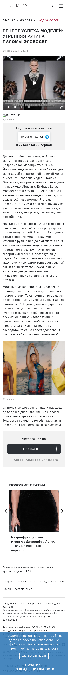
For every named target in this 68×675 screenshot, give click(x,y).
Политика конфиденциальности (34, 667)
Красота (26, 20)
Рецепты (10, 581)
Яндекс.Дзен (31, 448)
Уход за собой (48, 20)
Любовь (23, 581)
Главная (9, 20)
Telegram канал (31, 136)
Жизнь (8, 589)
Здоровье (50, 581)
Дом (61, 581)
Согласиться (34, 655)
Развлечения (23, 589)
